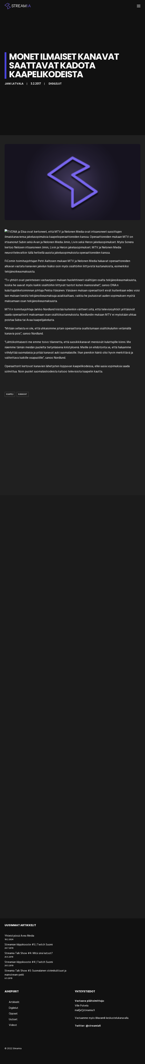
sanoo (49, 357)
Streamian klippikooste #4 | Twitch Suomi (29, 962)
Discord (100, 1018)
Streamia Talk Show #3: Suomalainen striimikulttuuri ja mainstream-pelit (35, 973)
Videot (13, 1025)
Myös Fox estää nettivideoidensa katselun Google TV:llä (49, 802)
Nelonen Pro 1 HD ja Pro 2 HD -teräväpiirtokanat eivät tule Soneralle (57, 697)
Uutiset (13, 1019)
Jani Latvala (14, 83)
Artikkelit (14, 1002)
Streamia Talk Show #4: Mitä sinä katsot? (29, 953)
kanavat (22, 394)
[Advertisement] (72, 446)
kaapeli (9, 394)
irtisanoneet (99, 231)
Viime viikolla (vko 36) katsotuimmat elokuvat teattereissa (51, 906)
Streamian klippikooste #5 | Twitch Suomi (29, 945)
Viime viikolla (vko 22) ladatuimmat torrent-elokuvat (47, 592)
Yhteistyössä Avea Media (19, 936)
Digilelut (55, 83)
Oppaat (13, 1014)
